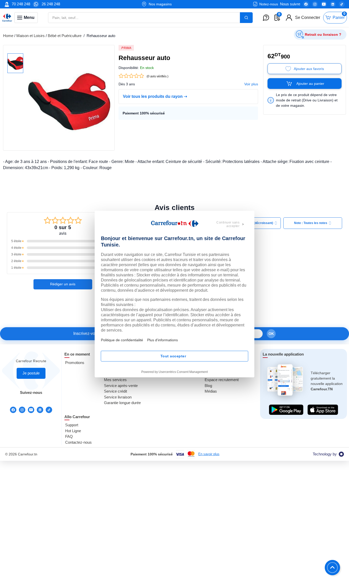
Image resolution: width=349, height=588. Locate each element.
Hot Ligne (73, 431)
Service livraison (118, 397)
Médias (211, 391)
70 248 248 (21, 4)
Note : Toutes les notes (310, 223)
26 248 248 (51, 4)
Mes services (115, 380)
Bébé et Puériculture (65, 35)
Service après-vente (121, 385)
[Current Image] (15, 63)
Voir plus (251, 84)
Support (71, 425)
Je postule (31, 373)
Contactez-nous (78, 442)
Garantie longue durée (122, 403)
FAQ (69, 436)
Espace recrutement (222, 380)
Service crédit (115, 391)
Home (8, 35)
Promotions (74, 362)
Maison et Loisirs (30, 35)
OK (271, 334)
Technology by (325, 454)
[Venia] (7, 18)
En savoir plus (208, 454)
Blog (208, 385)
